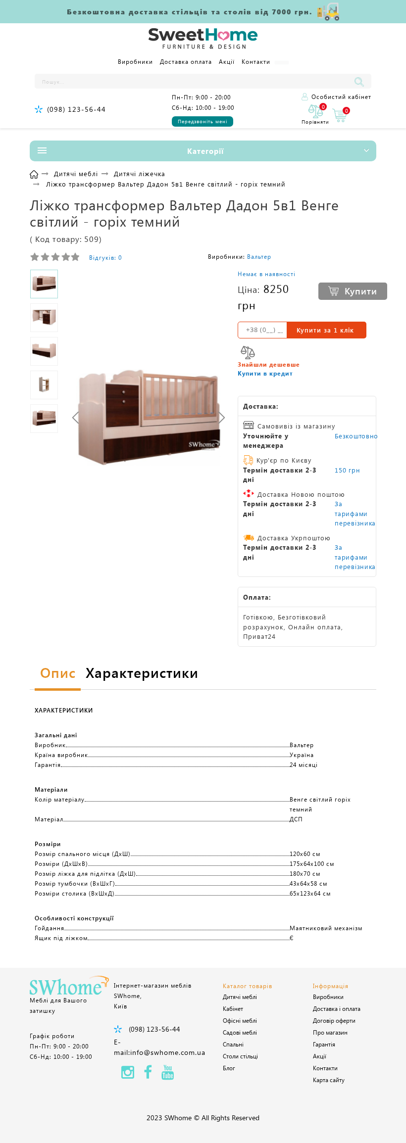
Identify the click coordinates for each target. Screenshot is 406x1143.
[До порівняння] (248, 352)
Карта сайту (329, 1080)
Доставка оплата (186, 61)
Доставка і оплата (336, 1008)
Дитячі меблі (240, 996)
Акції (227, 61)
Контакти (256, 61)
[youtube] (167, 1075)
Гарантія (324, 1044)
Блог (229, 1068)
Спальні (233, 1044)
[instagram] (127, 1075)
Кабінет (233, 1008)
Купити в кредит (265, 373)
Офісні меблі (240, 1020)
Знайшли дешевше (269, 364)
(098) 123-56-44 (76, 109)
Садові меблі (240, 1032)
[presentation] (75, 417)
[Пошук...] (361, 81)
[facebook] (148, 1075)
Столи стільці (240, 1056)
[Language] (281, 62)
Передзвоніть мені (202, 121)
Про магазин (330, 1032)
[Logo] (203, 39)
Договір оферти (334, 1020)
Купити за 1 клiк (325, 330)
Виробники (135, 61)
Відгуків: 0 (105, 257)
